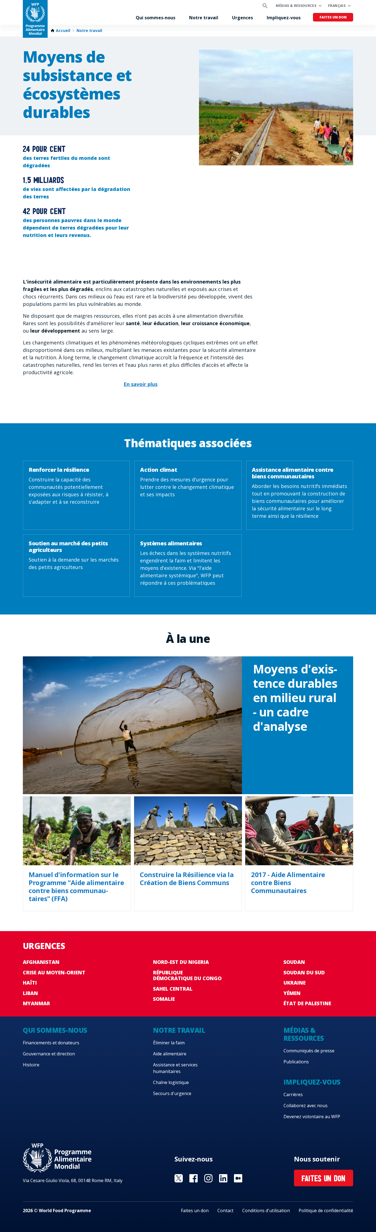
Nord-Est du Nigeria (181, 962)
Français (336, 5)
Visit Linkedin (223, 1178)
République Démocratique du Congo (187, 975)
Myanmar (36, 1003)
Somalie (164, 999)
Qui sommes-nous (155, 18)
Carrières (293, 1094)
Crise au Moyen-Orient (54, 972)
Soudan (294, 962)
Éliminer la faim (169, 1043)
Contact (225, 1210)
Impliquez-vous (284, 18)
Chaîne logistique (171, 1082)
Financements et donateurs (51, 1043)
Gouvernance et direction (49, 1054)
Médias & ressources (296, 5)
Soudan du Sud (304, 972)
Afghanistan (41, 962)
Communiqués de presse (309, 1051)
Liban (30, 993)
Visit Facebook (193, 1178)
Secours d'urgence (172, 1093)
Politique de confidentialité (326, 1210)
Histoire (31, 1065)
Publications (296, 1062)
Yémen (292, 993)
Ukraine (295, 982)
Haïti (30, 982)
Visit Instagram (208, 1178)
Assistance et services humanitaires (175, 1068)
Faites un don (333, 17)
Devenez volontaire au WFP (312, 1117)
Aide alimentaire (169, 1054)
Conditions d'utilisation (266, 1210)
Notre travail (203, 18)
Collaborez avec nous (306, 1105)
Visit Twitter (179, 1178)
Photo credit (347, 159)
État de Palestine (307, 1003)
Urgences (242, 18)
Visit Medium (238, 1178)
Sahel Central (172, 988)
